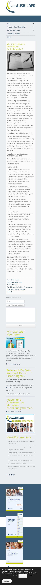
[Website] (20, 7)
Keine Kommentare (13, 280)
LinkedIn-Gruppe (13, 34)
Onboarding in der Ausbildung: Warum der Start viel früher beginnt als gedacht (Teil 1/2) (21, 455)
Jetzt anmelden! (14, 364)
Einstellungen (23, 576)
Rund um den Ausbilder (18, 289)
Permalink (10, 292)
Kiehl (9, 37)
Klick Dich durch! (14, 412)
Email (10, 388)
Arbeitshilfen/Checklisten (16, 27)
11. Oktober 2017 (12, 284)
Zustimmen (7, 581)
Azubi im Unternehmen (25, 287)
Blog (8, 23)
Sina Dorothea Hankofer (14, 282)
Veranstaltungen (13, 30)
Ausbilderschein (12, 287)
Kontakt (11, 475)
